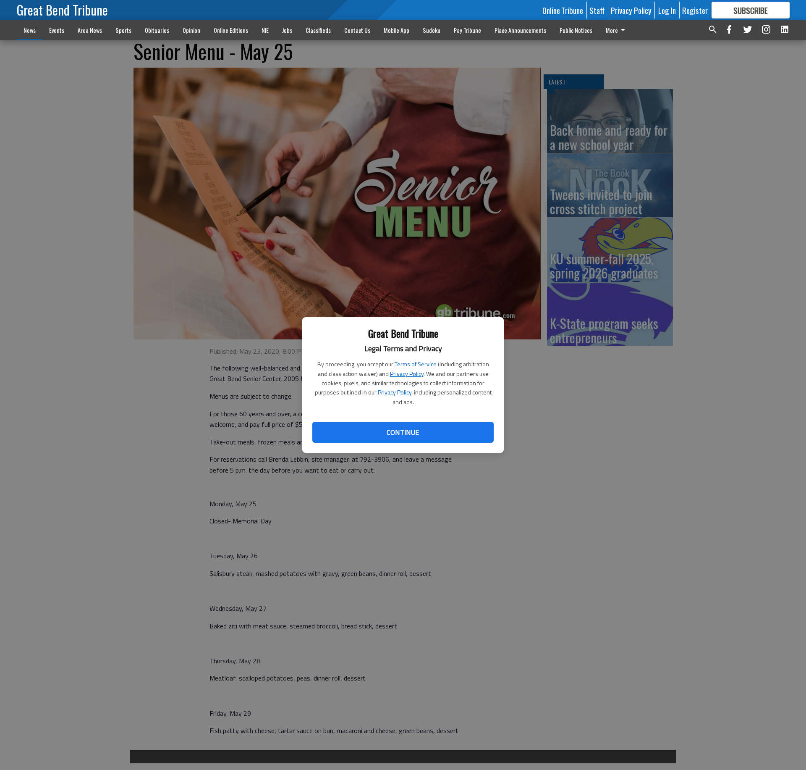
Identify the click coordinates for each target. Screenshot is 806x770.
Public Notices (576, 30)
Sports (123, 30)
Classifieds (318, 30)
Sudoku (431, 30)
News (30, 30)
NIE (265, 30)
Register (695, 10)
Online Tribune (562, 10)
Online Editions (231, 30)
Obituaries (157, 30)
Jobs (287, 30)
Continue (403, 432)
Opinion (191, 30)
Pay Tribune (467, 30)
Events (56, 30)
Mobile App (396, 30)
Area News (90, 30)
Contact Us (357, 30)
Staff (596, 10)
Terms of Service (416, 364)
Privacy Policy (407, 373)
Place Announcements (520, 30)
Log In (667, 10)
